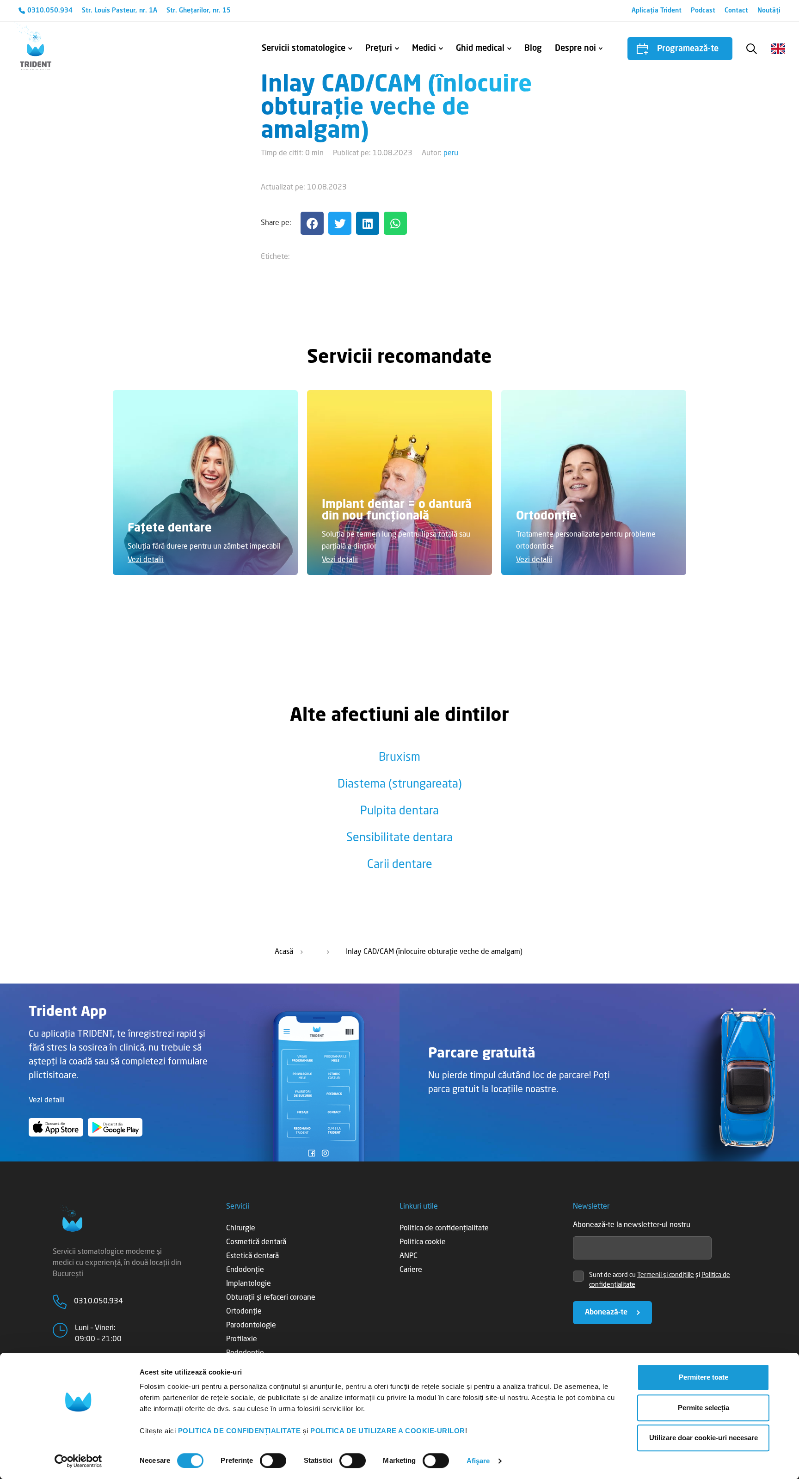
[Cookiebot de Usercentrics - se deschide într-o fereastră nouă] (78, 1461)
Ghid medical (480, 48)
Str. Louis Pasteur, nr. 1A (119, 10)
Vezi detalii (146, 560)
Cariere (411, 1270)
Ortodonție (244, 1311)
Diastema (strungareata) (400, 784)
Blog (533, 48)
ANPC (409, 1256)
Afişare (478, 1461)
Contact (736, 10)
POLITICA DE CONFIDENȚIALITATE (239, 1431)
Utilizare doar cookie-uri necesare (703, 1438)
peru (450, 153)
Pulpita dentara (399, 811)
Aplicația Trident (657, 10)
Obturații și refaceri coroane (270, 1298)
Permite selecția (703, 1408)
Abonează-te (606, 1312)
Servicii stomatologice (303, 48)
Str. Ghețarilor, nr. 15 (198, 10)
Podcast (703, 10)
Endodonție (245, 1270)
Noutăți (769, 10)
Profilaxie (241, 1339)
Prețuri (378, 48)
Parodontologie (251, 1325)
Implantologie (248, 1284)
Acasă (284, 952)
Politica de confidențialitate (444, 1228)
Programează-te (688, 49)
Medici (424, 48)
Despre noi (575, 48)
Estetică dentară (252, 1256)
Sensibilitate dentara (399, 838)
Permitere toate (703, 1377)
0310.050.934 (50, 10)
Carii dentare (399, 865)
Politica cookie (423, 1242)
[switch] (273, 1460)
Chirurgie (240, 1228)
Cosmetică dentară (256, 1242)
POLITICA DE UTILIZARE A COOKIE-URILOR (387, 1431)
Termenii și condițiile (665, 1275)
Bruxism (399, 758)
